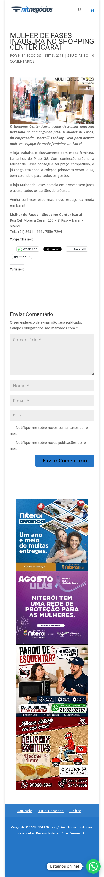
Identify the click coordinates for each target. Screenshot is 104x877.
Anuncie (24, 810)
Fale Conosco (51, 810)
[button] (93, 866)
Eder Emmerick (73, 833)
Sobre (75, 810)
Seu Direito (77, 55)
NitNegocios (29, 55)
